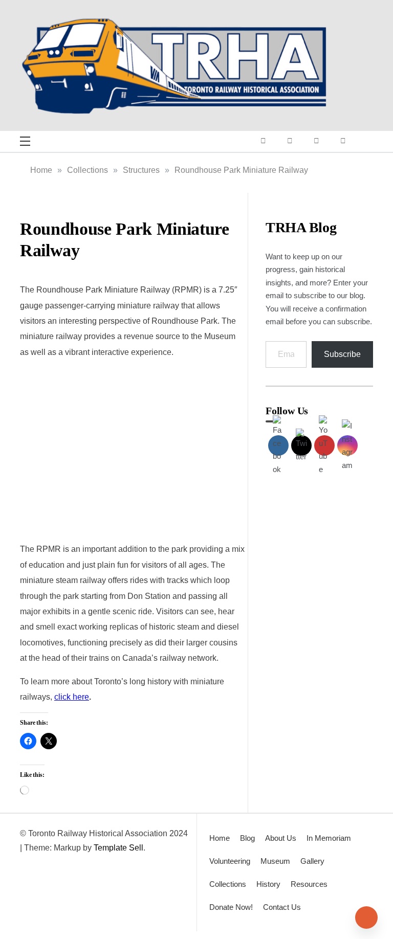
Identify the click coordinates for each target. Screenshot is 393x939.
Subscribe (342, 354)
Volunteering (229, 861)
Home (219, 838)
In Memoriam (329, 838)
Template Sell (118, 847)
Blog (247, 838)
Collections (227, 884)
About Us (280, 838)
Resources (309, 884)
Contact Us (282, 907)
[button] (29, 449)
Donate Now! (231, 907)
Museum (275, 861)
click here (71, 696)
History (268, 884)
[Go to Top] (366, 917)
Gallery (312, 861)
